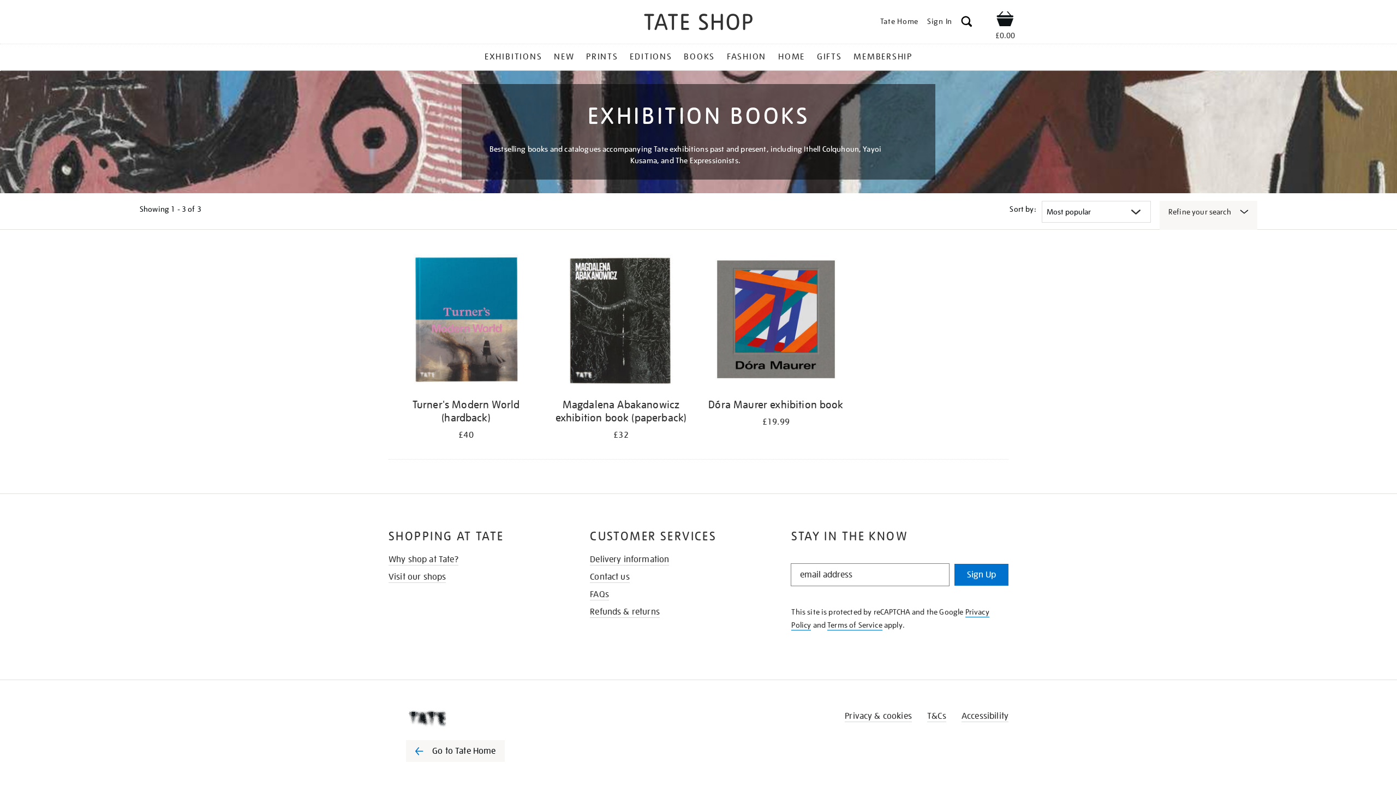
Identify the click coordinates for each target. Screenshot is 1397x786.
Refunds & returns (625, 611)
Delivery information (629, 559)
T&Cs (936, 716)
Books (699, 56)
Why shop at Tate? (423, 559)
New (564, 56)
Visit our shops (417, 576)
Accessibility (985, 716)
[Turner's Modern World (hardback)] (466, 321)
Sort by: (1023, 209)
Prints (602, 56)
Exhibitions (513, 56)
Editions (651, 56)
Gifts (829, 56)
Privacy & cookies (878, 716)
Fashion (746, 56)
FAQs (599, 594)
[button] (967, 23)
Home (791, 56)
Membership (882, 56)
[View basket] (1005, 20)
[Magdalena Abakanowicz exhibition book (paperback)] (621, 321)
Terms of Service (854, 625)
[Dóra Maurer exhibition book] (776, 321)
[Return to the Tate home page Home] (698, 24)
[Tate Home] (475, 718)
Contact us (610, 576)
